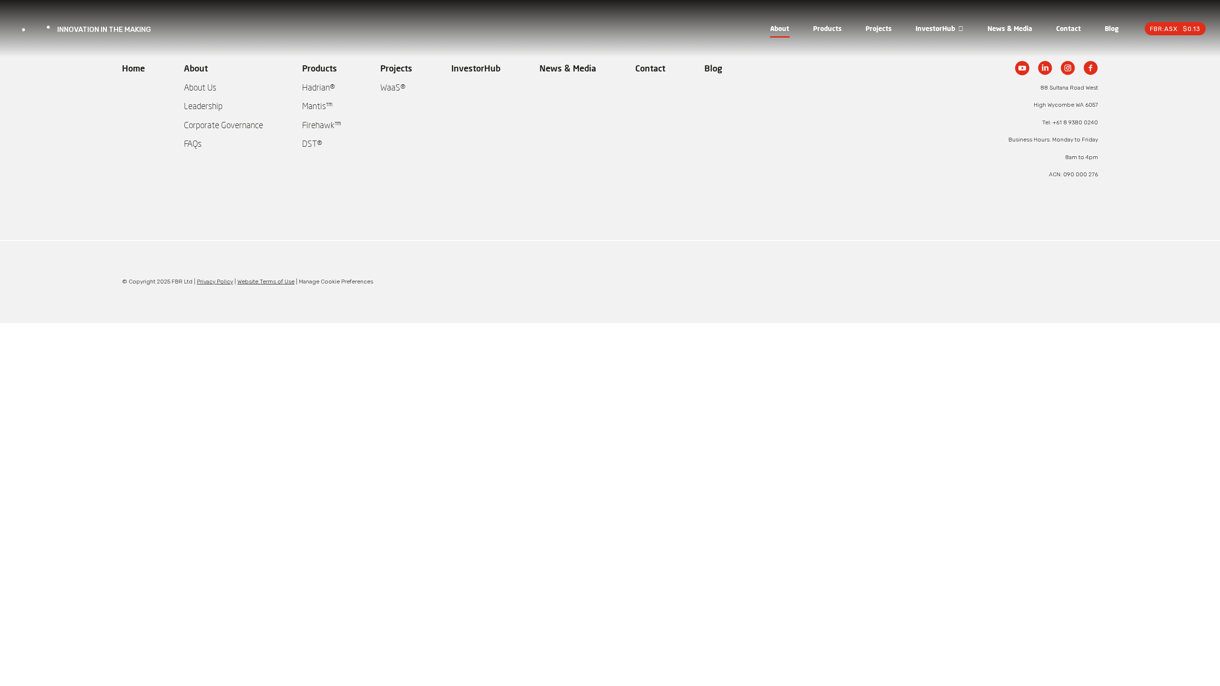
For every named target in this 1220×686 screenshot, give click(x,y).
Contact (1068, 28)
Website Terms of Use (266, 281)
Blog (1111, 28)
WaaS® (393, 87)
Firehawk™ (321, 125)
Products (827, 28)
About (779, 28)
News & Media (1009, 28)
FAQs (193, 143)
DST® (312, 143)
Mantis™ (317, 106)
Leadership (203, 106)
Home (133, 68)
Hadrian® (318, 87)
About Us (200, 87)
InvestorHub (935, 28)
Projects (878, 28)
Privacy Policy (215, 281)
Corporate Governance (223, 125)
